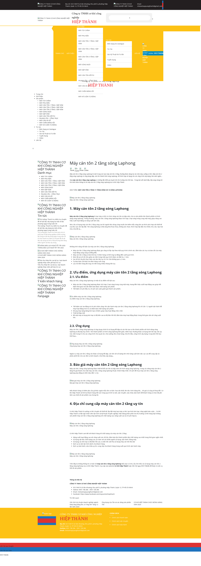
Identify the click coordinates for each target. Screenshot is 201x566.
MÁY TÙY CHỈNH (84, 30)
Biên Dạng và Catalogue (115, 44)
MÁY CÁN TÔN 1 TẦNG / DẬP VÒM (88, 42)
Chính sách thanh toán (120, 518)
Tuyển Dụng (111, 60)
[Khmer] (157, 17)
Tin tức (108, 40)
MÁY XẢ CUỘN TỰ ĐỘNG (87, 97)
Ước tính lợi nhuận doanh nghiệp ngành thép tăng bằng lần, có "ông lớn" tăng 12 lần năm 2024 (84, 504)
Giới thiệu (70, 53)
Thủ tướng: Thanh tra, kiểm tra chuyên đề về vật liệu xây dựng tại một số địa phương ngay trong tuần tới (52, 228)
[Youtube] (162, 6)
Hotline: (155, 53)
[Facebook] (162, 2)
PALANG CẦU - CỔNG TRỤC (87, 81)
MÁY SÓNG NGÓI (84, 65)
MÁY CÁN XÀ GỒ (84, 86)
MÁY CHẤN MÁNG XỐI (86, 91)
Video (109, 65)
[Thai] (159, 17)
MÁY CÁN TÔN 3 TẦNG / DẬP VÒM (88, 58)
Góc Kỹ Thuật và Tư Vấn (115, 54)
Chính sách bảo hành (119, 525)
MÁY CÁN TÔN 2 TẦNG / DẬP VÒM (88, 50)
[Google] (162, 4)
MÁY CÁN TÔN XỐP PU (86, 75)
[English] (154, 17)
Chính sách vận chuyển (120, 521)
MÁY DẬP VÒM (83, 70)
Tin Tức (109, 49)
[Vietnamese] (162, 17)
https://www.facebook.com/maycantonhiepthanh (97, 494)
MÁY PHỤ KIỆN (83, 36)
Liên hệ (137, 53)
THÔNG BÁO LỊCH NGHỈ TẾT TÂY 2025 (51, 248)
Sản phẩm (80, 27)
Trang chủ (59, 53)
